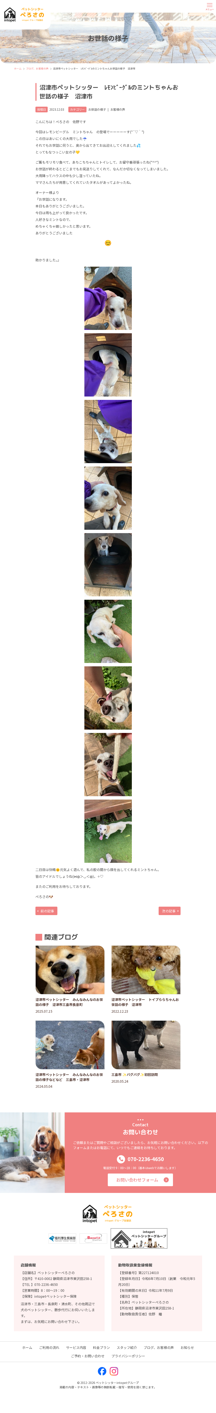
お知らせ (187, 1347)
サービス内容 (76, 1347)
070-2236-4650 (146, 1159)
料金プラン (101, 1347)
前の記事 (47, 910)
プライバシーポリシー (128, 1355)
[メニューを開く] (209, 6)
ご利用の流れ (49, 1347)
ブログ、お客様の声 (159, 1347)
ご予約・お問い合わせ (88, 1355)
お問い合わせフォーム (137, 1180)
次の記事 (169, 910)
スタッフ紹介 (127, 1347)
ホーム (27, 1347)
